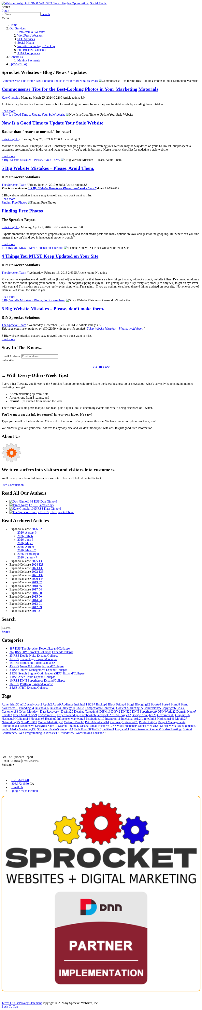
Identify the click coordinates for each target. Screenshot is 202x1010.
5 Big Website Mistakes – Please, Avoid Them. (31, 159)
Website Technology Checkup (36, 46)
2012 (37, 607)
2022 (37, 571)
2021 (37, 575)
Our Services (17, 28)
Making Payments (28, 60)
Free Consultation (13, 485)
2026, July (25, 536)
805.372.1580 (20, 783)
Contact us (16, 56)
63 (31, 501)
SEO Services (26, 39)
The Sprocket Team (14, 184)
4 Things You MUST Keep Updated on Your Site (32, 247)
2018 (37, 586)
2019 (37, 582)
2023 (37, 568)
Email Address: (11, 356)
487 (11, 648)
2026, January (27, 557)
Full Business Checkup (31, 49)
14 (11, 659)
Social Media (25, 42)
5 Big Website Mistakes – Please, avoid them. (115, 328)
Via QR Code (101, 367)
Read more (8, 111)
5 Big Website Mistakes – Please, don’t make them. (33, 300)
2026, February (28, 553)
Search (45, 14)
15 (11, 662)
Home (13, 24)
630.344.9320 (20, 780)
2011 (37, 610)
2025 (37, 561)
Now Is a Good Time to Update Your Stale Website (33, 114)
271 (40, 512)
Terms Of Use (10, 1003)
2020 (37, 578)
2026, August (26, 532)
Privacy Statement (30, 1003)
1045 (33, 508)
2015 (37, 596)
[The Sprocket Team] (23, 512)
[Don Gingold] (19, 501)
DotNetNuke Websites (31, 32)
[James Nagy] (18, 505)
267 (11, 652)
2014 (37, 600)
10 (11, 680)
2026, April (25, 546)
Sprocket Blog (18, 64)
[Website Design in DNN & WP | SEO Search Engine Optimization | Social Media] (54, 3)
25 (11, 655)
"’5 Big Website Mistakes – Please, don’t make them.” (62, 188)
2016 (37, 593)
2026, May (25, 543)
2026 (37, 529)
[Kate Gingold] (19, 508)
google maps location (24, 790)
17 (30, 505)
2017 (37, 589)
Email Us (17, 787)
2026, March (26, 550)
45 (11, 666)
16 (11, 684)
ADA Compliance (28, 53)
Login (5, 10)
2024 (37, 564)
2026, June (25, 539)
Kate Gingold (10, 97)
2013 (37, 603)
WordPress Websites (30, 35)
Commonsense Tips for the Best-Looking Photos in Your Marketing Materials (50, 80)
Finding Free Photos (14, 202)
